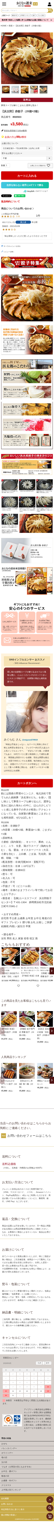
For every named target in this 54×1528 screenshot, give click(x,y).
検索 (50, 10)
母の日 (4, 1457)
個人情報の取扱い (9, 1515)
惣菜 (11, 26)
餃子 (34, 15)
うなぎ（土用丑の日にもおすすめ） (16, 1467)
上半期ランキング (25, 15)
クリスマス (6, 1485)
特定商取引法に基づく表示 (12, 1509)
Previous (2, 1031)
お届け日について (10, 143)
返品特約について (10, 201)
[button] (2, 970)
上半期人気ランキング (11, 1490)
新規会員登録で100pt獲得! (15, 131)
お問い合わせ (7, 1504)
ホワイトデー (7, 1453)
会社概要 (5, 1498)
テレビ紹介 (41, 15)
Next (52, 1031)
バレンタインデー (9, 1448)
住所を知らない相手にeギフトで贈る (25, 185)
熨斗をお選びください (12, 153)
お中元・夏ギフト (9, 1471)
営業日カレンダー (11, 1358)
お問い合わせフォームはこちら (29, 1135)
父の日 (4, 1462)
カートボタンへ (27, 783)
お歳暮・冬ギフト (9, 1480)
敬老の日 (14, 15)
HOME (4, 26)
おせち (4, 1444)
